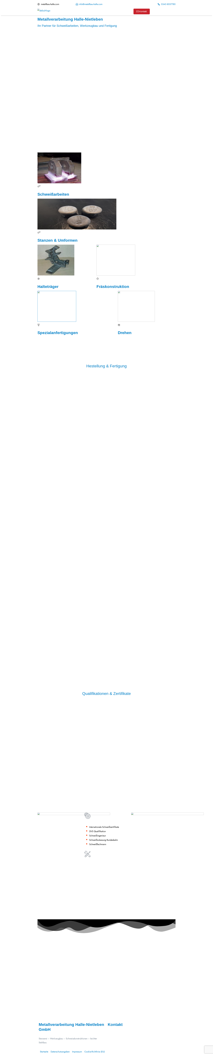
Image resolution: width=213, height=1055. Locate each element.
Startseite (44, 1052)
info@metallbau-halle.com (124, 1039)
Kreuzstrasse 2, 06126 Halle (125, 1043)
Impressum (77, 1052)
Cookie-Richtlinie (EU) (94, 1052)
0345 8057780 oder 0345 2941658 (128, 1047)
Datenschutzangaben (60, 1052)
